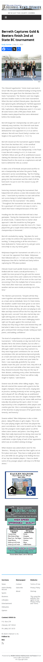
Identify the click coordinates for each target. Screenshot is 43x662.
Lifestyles (5, 600)
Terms (35, 603)
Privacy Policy (35, 588)
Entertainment (7, 603)
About (18, 591)
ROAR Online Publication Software (24, 656)
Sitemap (33, 591)
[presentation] (5, 67)
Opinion (4, 610)
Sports (4, 593)
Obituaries (5, 607)
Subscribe (19, 588)
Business (5, 596)
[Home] (21, 10)
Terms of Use (35, 584)
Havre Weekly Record (6, 588)
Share (8, 49)
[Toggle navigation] (5, 17)
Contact (19, 584)
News (4, 584)
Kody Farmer (7, 44)
